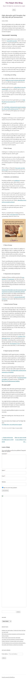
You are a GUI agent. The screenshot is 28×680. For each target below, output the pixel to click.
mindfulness (17, 180)
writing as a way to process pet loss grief (15, 80)
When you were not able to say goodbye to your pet (20, 439)
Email (3, 476)
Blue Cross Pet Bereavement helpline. (11, 381)
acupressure (11, 279)
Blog (14, 428)
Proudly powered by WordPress (8, 677)
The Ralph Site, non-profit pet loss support (12, 424)
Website (4, 481)
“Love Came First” (14, 214)
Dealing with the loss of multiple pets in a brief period (7, 439)
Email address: (5, 654)
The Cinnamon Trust (14, 343)
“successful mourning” (12, 40)
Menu (14, 9)
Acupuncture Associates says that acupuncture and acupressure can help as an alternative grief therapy (14, 291)
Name (3, 470)
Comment (4, 453)
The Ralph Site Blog (14, 3)
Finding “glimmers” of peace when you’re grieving (12, 641)
